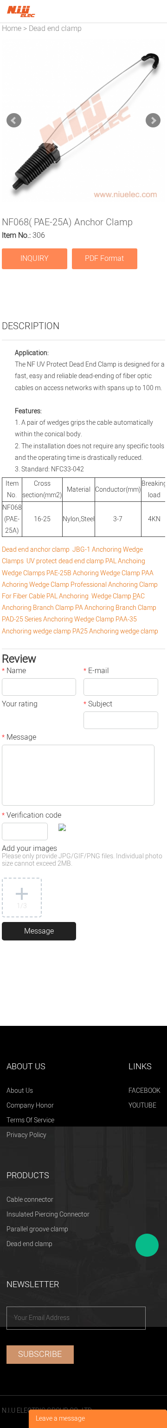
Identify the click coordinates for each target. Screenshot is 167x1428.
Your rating (20, 705)
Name (14, 671)
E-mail (96, 671)
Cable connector (29, 1200)
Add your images (82, 856)
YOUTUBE (142, 1105)
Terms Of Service (30, 1120)
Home (11, 28)
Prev (13, 120)
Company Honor (30, 1105)
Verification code (31, 816)
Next (153, 120)
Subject (98, 705)
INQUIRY (34, 258)
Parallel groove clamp (37, 1229)
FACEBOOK (144, 1091)
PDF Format (104, 258)
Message (19, 738)
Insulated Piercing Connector (48, 1214)
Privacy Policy (26, 1135)
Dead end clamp (55, 28)
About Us (19, 1091)
